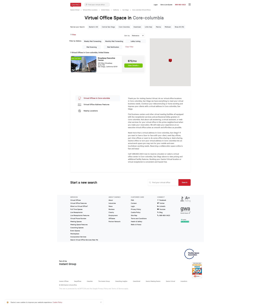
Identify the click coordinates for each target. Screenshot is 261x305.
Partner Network (114, 221)
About (111, 200)
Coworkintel (136, 281)
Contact (134, 203)
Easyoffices (77, 281)
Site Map (134, 215)
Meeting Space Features (79, 225)
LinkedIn (162, 206)
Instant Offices (64, 281)
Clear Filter (129, 47)
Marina (158, 27)
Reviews (111, 209)
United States (105, 10)
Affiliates (112, 218)
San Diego (125, 10)
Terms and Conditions (139, 218)
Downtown (137, 27)
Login (156, 4)
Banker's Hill (93, 27)
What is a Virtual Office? (79, 206)
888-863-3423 (180, 4)
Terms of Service (118, 289)
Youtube (162, 209)
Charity (111, 212)
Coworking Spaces (76, 228)
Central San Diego (108, 27)
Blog (161, 212)
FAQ (132, 200)
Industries (112, 203)
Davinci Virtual (74, 10)
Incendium (184, 281)
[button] (170, 60)
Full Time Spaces (76, 209)
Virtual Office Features (78, 203)
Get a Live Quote (166, 4)
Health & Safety (136, 221)
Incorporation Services (78, 237)
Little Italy (148, 27)
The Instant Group (104, 281)
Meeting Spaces (76, 221)
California (116, 10)
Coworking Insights (121, 281)
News (111, 206)
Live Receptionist (76, 212)
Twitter (162, 203)
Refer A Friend (136, 225)
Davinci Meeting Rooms (153, 281)
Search (184, 182)
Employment (113, 215)
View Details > (133, 65)
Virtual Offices (75, 200)
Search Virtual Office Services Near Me (84, 240)
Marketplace (74, 234)
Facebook (162, 200)
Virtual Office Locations (90, 10)
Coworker (90, 281)
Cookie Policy (135, 212)
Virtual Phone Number (78, 218)
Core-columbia (124, 27)
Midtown (168, 27)
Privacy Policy (136, 209)
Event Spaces (75, 231)
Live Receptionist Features (79, 215)
